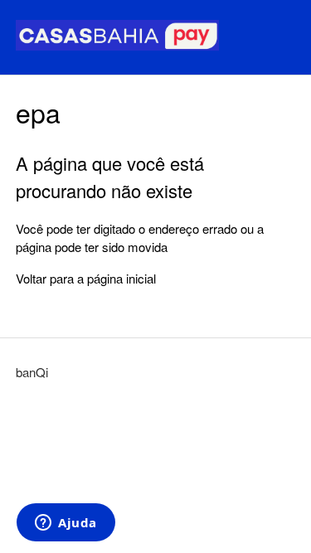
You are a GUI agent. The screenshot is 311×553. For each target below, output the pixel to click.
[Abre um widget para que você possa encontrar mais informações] (66, 524)
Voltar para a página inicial (86, 278)
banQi (32, 372)
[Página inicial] (117, 45)
